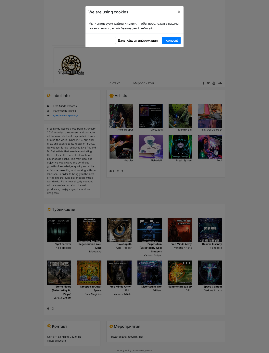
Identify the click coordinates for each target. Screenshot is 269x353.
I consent (171, 40)
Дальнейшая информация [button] (138, 40)
